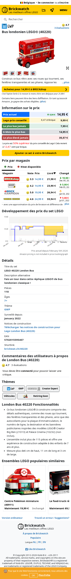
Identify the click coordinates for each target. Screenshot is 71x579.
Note (30, 173)
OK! (33, 575)
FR (39, 542)
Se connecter (46, 2)
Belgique (29, 2)
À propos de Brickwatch (35, 533)
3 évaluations (61, 27)
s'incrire (63, 2)
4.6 (31, 199)
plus (66, 82)
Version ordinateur (12, 517)
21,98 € (51, 179)
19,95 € (39, 192)
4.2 (31, 185)
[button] (67, 68)
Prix (37, 173)
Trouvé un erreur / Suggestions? (52, 517)
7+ (5, 300)
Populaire (35, 537)
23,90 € (51, 185)
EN (44, 542)
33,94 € (51, 199)
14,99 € (39, 179)
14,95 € (39, 185)
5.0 (31, 192)
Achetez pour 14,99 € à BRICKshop (35, 89)
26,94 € (51, 192)
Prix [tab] (10, 166)
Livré (50, 173)
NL (34, 542)
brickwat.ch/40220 (16, 348)
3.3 (31, 179)
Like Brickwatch (37, 549)
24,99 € (39, 199)
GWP (7, 309)
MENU (63, 10)
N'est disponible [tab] (31, 166)
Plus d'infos (44, 575)
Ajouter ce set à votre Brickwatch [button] (35, 153)
